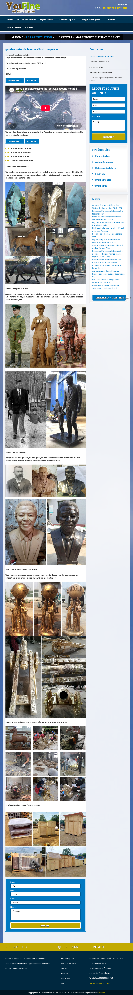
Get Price (31, 80)
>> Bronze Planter (101, 179)
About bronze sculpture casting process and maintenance (28, 963)
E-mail (12, 890)
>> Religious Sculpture (104, 167)
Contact (29, 27)
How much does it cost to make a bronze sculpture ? (25, 958)
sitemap (101, 992)
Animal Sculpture (67, 19)
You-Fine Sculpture (103, 973)
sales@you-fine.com (115, 7)
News (96, 199)
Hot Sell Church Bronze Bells (16, 968)
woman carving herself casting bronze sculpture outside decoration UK (108, 274)
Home (10, 19)
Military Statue (14, 27)
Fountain (111, 19)
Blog (62, 983)
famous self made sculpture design (107, 251)
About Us (64, 973)
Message (14, 907)
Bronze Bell (65, 978)
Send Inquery (14, 80)
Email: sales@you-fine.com (101, 56)
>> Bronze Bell (99, 185)
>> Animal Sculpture (102, 161)
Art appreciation (39, 37)
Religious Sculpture (91, 19)
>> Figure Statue (101, 155)
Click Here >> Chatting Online (110, 297)
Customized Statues (26, 19)
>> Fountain (98, 173)
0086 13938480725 (100, 963)
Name (12, 882)
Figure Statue (46, 19)
